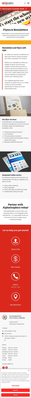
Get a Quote (15, 267)
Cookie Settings (15, 385)
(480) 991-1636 (15, 287)
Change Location (13, 322)
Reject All (15, 390)
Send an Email (7, 333)
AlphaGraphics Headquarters (16, 324)
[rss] (6, 367)
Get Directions (15, 305)
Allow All (15, 395)
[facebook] (3, 367)
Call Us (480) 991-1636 (10, 331)
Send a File (15, 249)
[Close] (29, 370)
